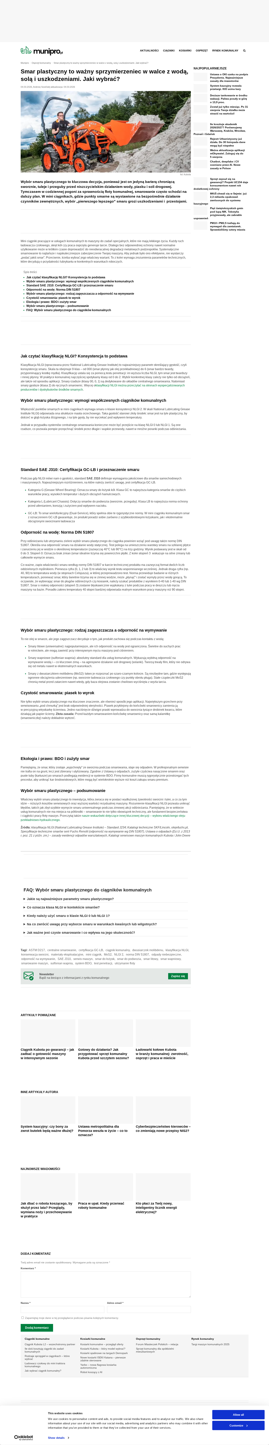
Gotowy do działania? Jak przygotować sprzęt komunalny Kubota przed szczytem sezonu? (103, 1054)
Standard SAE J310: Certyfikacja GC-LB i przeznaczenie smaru (69, 285)
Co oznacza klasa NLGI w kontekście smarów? (63, 907)
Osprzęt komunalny (148, 1338)
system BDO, (83, 963)
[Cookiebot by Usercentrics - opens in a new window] (24, 1438)
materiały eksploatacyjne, (67, 954)
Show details (56, 1437)
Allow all (238, 1414)
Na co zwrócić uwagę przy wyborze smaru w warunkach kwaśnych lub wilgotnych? (92, 924)
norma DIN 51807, (138, 954)
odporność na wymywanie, (38, 958)
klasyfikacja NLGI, (177, 950)
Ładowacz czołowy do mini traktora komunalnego (45, 1365)
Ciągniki (169, 50)
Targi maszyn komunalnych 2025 (210, 1344)
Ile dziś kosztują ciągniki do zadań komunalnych (44, 1350)
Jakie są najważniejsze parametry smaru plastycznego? (70, 899)
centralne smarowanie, (62, 950)
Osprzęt (202, 50)
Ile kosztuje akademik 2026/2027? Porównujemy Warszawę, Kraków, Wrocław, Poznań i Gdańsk (220, 129)
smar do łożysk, (105, 958)
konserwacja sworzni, (35, 954)
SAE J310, (65, 958)
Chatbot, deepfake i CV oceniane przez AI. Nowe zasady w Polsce (225, 165)
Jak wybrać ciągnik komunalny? (43, 1370)
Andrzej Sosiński (41, 87)
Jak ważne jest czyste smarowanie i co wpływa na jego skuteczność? (81, 932)
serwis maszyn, (83, 958)
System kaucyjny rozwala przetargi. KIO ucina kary (226, 87)
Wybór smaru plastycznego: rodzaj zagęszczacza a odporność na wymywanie (80, 293)
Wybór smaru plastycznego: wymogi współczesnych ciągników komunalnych (80, 281)
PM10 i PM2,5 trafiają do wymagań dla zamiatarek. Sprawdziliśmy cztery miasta (227, 226)
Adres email (115, 1303)
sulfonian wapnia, (62, 963)
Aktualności (149, 50)
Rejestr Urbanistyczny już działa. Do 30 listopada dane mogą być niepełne (227, 142)
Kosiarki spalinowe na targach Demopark (104, 1353)
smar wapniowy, (170, 958)
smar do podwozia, (129, 958)
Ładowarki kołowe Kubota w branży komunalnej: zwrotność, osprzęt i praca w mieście (162, 1054)
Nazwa (25, 1303)
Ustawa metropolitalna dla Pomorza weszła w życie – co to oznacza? (103, 1131)
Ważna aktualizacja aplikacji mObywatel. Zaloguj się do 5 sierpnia (227, 153)
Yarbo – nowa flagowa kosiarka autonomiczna (98, 1366)
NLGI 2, (119, 954)
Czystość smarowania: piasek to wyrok (53, 297)
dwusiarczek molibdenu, (148, 950)
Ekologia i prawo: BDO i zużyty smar (51, 301)
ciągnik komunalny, (118, 950)
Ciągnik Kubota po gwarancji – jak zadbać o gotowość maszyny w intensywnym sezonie (47, 1054)
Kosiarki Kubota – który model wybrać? (102, 1348)
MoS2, (108, 954)
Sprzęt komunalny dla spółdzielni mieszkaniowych (155, 1350)
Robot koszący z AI (91, 1372)
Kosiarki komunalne (92, 1338)
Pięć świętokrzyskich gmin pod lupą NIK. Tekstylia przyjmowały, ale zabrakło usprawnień (218, 213)
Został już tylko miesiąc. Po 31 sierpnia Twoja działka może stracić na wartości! (229, 110)
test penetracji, (103, 963)
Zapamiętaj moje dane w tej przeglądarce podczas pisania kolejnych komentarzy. (72, 1318)
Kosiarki (185, 50)
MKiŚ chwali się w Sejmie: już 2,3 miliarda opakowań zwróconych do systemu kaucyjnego (220, 198)
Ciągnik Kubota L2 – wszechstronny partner (50, 1344)
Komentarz (28, 1268)
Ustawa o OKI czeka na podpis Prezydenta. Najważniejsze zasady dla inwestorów (229, 77)
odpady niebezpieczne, (167, 954)
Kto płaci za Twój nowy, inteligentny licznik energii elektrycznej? (156, 1208)
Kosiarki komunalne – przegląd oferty (101, 1344)
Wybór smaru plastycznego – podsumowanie (57, 305)
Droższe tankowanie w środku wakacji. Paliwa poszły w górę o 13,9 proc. (228, 98)
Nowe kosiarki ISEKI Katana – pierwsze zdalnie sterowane (103, 1359)
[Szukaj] (244, 50)
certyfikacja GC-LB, (91, 950)
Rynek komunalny (225, 50)
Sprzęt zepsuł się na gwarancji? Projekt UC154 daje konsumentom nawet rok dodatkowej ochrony (221, 183)
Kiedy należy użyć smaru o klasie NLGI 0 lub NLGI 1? (68, 916)
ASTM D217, (37, 950)
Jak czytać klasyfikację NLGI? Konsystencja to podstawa (65, 277)
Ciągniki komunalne (37, 1338)
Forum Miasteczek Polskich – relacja (157, 1344)
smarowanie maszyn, (35, 963)
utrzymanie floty (125, 963)
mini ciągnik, (94, 954)
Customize (236, 1425)
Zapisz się (178, 976)
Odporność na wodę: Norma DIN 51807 (53, 289)
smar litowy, (151, 958)
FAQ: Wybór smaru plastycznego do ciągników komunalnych (68, 310)
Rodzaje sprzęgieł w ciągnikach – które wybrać (47, 1357)
